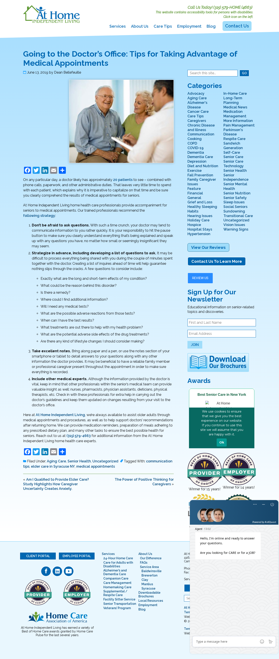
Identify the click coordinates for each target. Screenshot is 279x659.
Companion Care (115, 578)
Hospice (194, 225)
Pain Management (239, 125)
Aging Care (56, 461)
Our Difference (151, 558)
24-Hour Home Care (118, 558)
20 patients (123, 180)
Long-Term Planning (232, 100)
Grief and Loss (199, 202)
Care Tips (163, 26)
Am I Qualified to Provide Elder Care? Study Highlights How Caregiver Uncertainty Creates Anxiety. (56, 484)
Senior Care (233, 157)
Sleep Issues (234, 202)
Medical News (235, 107)
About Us (139, 26)
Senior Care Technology (233, 163)
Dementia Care (200, 157)
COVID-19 (195, 148)
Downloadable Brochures (149, 594)
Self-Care (231, 152)
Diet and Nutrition (202, 166)
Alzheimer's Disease (197, 105)
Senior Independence (235, 177)
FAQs (143, 562)
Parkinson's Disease (233, 132)
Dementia (195, 152)
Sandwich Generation (233, 145)
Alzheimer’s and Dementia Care (115, 572)
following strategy (39, 216)
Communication (200, 134)
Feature (194, 189)
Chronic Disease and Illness (201, 127)
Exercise (194, 171)
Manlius (147, 584)
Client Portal (38, 556)
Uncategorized (105, 461)
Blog (211, 26)
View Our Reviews (208, 247)
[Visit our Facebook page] (46, 571)
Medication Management (234, 114)
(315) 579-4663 (78, 436)
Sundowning (234, 211)
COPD (192, 143)
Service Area (149, 567)
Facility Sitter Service (119, 599)
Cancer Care (198, 112)
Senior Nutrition (236, 193)
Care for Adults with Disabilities (118, 564)
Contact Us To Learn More (216, 261)
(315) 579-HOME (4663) (232, 7)
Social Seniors (235, 207)
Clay (144, 579)
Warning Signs (235, 229)
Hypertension (198, 234)
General (194, 198)
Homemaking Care (117, 587)
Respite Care (234, 139)
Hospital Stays (199, 229)
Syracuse (148, 588)
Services (117, 26)
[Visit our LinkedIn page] (57, 571)
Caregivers (196, 121)
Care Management (117, 583)
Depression (196, 161)
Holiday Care (198, 220)
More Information (238, 121)
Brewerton (149, 575)
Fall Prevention (200, 175)
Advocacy (195, 93)
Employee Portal (77, 556)
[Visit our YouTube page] (68, 571)
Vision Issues (234, 225)
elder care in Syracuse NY (53, 466)
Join (195, 345)
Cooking (194, 139)
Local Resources (150, 600)
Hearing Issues (199, 216)
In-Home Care (235, 93)
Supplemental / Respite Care (115, 593)
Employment (189, 26)
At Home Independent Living (60, 415)
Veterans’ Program (117, 608)
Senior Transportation (119, 603)
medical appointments (95, 466)
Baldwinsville (151, 571)
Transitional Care (238, 216)
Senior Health (79, 461)
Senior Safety (235, 198)
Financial (195, 193)
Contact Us (237, 26)
